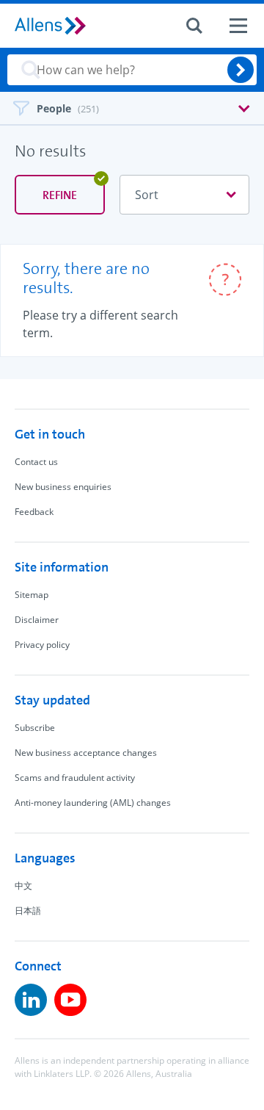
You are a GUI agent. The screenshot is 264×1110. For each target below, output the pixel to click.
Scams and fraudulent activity (75, 777)
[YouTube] (70, 1000)
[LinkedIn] (31, 1000)
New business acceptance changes (86, 752)
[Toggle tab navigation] (132, 107)
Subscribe (35, 727)
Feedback (34, 511)
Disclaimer (37, 619)
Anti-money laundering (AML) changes (93, 802)
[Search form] (194, 26)
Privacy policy (42, 644)
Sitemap (31, 594)
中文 (23, 885)
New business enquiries (63, 486)
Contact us (36, 461)
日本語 (28, 910)
